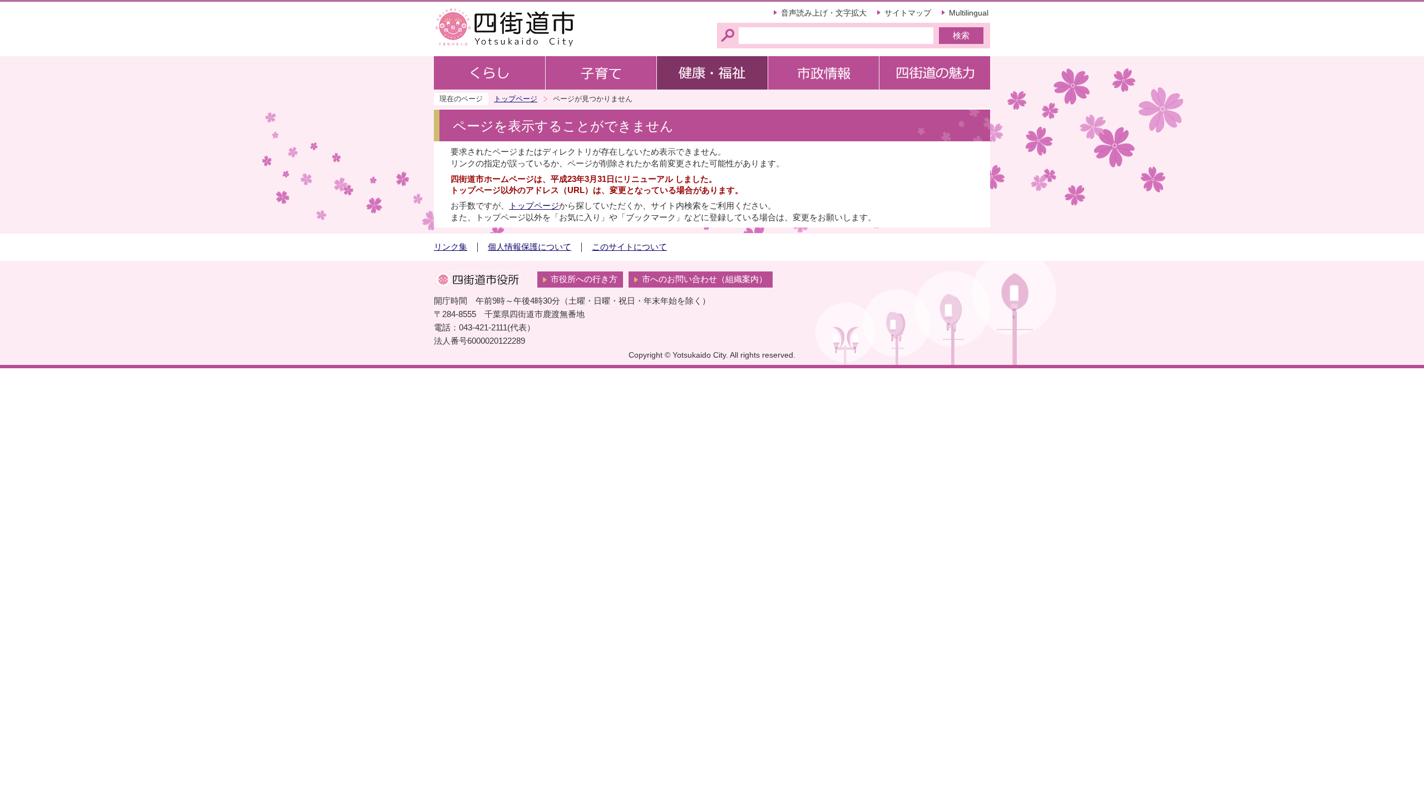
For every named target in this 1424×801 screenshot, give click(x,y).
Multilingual (968, 12)
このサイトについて (629, 247)
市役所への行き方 (584, 279)
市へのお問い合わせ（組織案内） (704, 279)
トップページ (515, 99)
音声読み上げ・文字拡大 (824, 12)
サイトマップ (907, 12)
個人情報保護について (529, 247)
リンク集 (450, 247)
